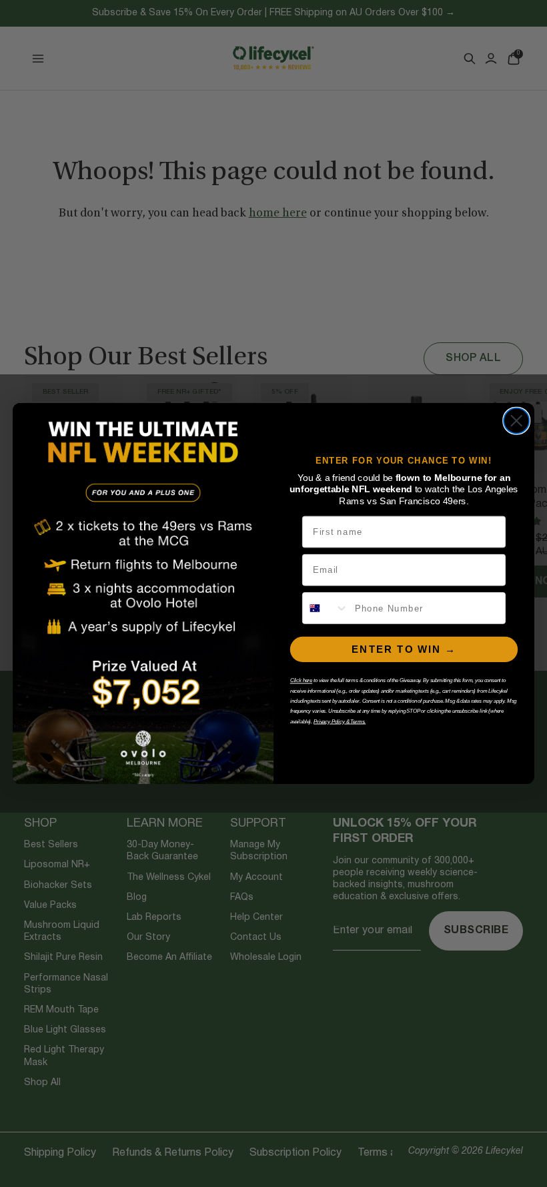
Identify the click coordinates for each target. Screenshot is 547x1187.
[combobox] (326, 608)
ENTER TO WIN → (404, 648)
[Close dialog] (516, 421)
